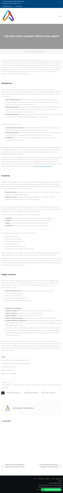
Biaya (53, 479)
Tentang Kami (41, 479)
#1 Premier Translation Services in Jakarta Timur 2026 (50, 485)
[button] (51, 489)
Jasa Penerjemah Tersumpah (55, 483)
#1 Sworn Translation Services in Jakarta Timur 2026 (50, 487)
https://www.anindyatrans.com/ (44, 166)
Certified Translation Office (14, 393)
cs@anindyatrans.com (8, 6)
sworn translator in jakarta (39, 385)
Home (35, 479)
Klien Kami (48, 479)
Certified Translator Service (48, 393)
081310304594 (18, 6)
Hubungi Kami (59, 479)
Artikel (60, 481)
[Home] (20, 51)
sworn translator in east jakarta (21, 385)
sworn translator (7, 385)
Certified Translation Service (31, 393)
